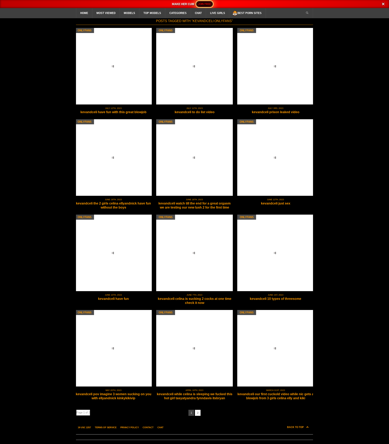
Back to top (295, 427)
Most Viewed (105, 13)
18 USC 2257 (84, 427)
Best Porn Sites (249, 13)
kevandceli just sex (275, 203)
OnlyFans (85, 30)
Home (84, 13)
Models (129, 13)
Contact (148, 427)
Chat (198, 13)
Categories (178, 13)
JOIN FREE (204, 4)
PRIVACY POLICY (129, 427)
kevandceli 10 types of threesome (275, 298)
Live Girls (217, 13)
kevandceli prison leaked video (275, 112)
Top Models (152, 13)
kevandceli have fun (113, 298)
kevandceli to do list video (195, 112)
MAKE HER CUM (183, 4)
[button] (307, 13)
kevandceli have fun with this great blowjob (113, 112)
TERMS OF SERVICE (105, 427)
